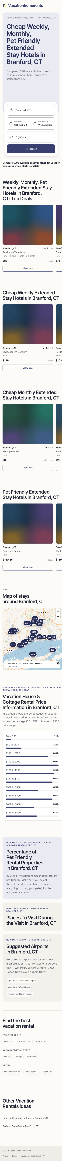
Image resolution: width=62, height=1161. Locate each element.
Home (9, 18)
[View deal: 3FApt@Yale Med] (28, 424)
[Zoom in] (58, 611)
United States (44, 18)
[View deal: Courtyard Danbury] (28, 523)
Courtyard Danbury (13, 551)
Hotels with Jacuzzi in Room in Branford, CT (25, 1118)
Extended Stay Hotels (24, 18)
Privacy (6, 1156)
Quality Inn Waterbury (14, 252)
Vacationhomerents (25, 6)
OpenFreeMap (12, 663)
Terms (14, 1156)
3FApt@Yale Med (11, 451)
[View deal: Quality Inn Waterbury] (28, 225)
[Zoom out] (58, 616)
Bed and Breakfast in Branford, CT (20, 1126)
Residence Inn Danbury (15, 351)
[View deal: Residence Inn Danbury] (28, 324)
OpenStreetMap (12, 666)
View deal (28, 268)
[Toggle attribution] (58, 663)
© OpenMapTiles (26, 663)
